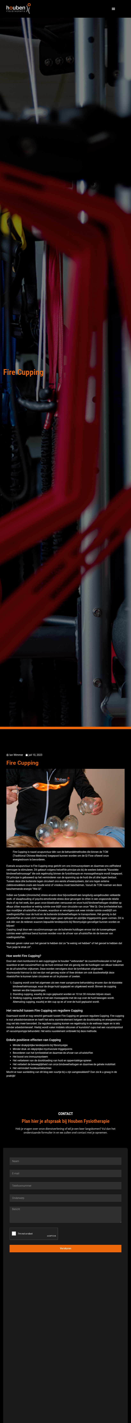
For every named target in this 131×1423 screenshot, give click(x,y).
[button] (113, 8)
